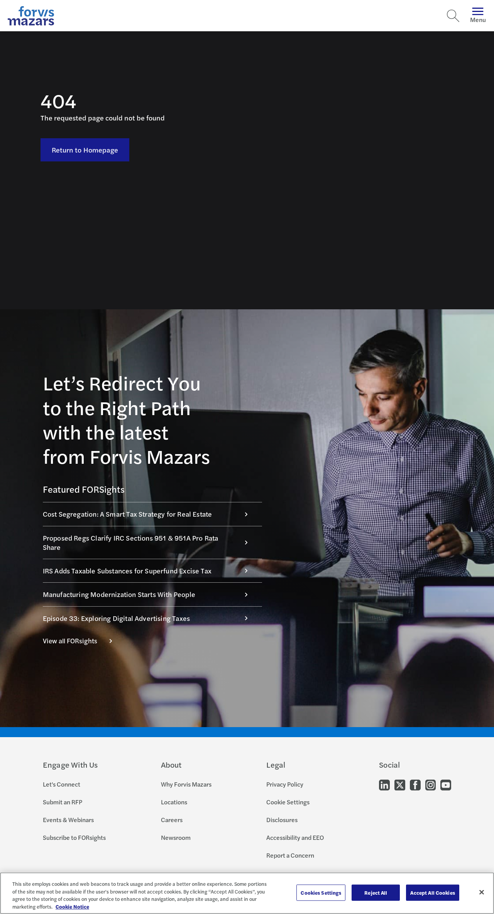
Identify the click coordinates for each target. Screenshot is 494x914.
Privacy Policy (284, 784)
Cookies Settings (321, 892)
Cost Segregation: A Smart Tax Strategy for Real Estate (127, 514)
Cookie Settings (288, 801)
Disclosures (282, 819)
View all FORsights (70, 640)
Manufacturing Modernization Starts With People (119, 594)
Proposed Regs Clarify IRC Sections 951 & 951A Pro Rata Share (130, 542)
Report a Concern (290, 855)
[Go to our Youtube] (445, 784)
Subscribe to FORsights (74, 837)
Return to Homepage (85, 149)
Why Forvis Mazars (186, 784)
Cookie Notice (72, 906)
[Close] (481, 891)
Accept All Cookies (432, 892)
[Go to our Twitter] (399, 784)
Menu (478, 19)
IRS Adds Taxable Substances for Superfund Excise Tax (127, 570)
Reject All (375, 892)
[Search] (453, 16)
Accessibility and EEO (295, 837)
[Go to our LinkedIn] (384, 784)
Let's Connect (61, 784)
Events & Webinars (68, 819)
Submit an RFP (62, 801)
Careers (172, 819)
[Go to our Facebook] (415, 784)
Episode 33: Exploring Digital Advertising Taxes (116, 618)
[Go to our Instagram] (430, 784)
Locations (174, 801)
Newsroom (176, 837)
